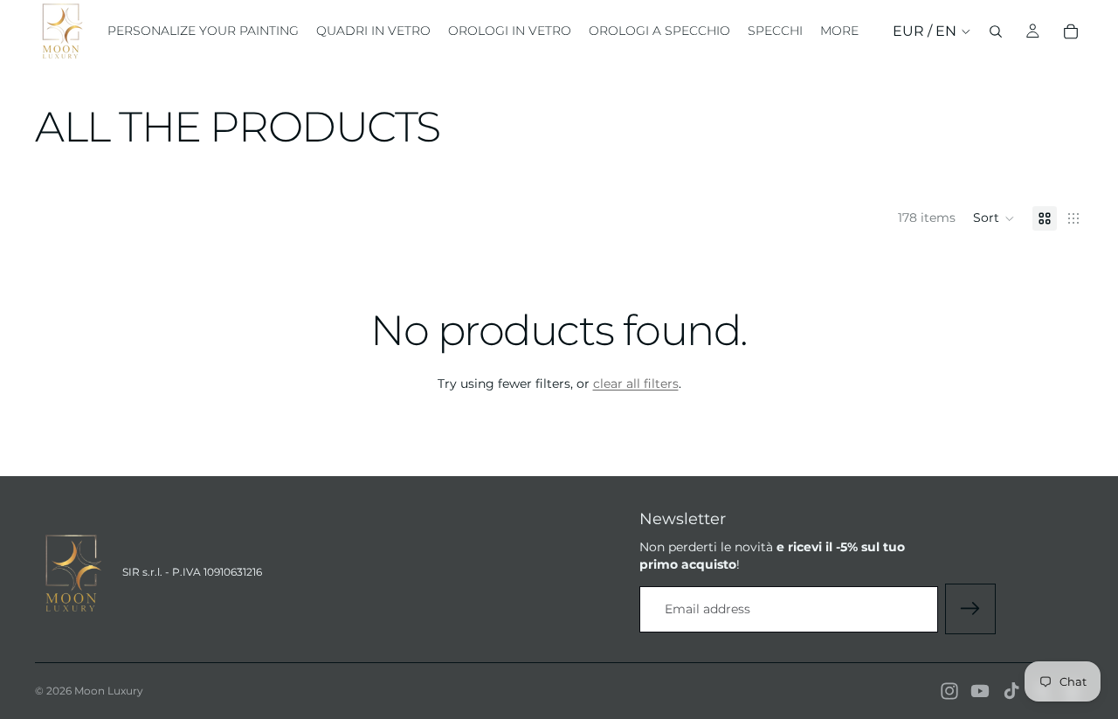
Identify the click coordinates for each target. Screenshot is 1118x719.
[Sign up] (970, 609)
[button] (994, 218)
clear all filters (636, 383)
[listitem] (839, 31)
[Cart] (1071, 31)
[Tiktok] (1011, 691)
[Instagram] (949, 691)
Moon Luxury (108, 690)
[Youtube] (980, 691)
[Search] (996, 31)
